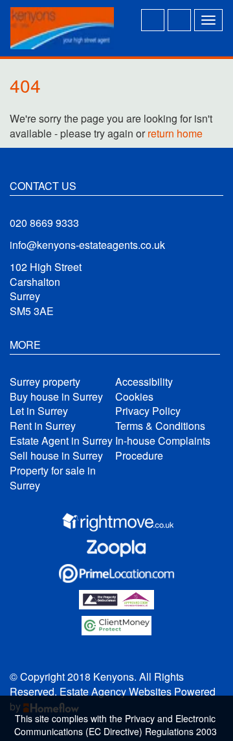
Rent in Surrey (43, 426)
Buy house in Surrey (56, 397)
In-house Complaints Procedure (162, 448)
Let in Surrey (39, 411)
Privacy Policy (148, 411)
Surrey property (45, 382)
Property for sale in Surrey (53, 478)
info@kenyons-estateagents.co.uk (87, 244)
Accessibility (144, 382)
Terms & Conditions (160, 426)
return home (175, 133)
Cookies (134, 397)
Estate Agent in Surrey (61, 441)
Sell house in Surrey (56, 456)
